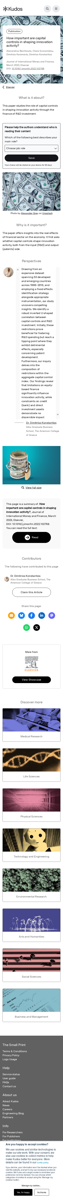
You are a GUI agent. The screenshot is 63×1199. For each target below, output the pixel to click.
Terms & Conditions (15, 1051)
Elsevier (10, 87)
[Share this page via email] (11, 615)
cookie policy (42, 1162)
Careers (7, 1109)
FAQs (6, 1082)
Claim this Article (31, 592)
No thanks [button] (41, 1192)
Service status (11, 1074)
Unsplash (47, 213)
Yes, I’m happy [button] (23, 1192)
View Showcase (31, 679)
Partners (8, 1117)
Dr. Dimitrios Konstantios (41, 422)
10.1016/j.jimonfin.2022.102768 (28, 68)
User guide (9, 1078)
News (6, 1105)
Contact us (9, 1086)
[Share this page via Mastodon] (52, 615)
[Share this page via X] (36, 627)
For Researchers (13, 1132)
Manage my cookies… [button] (31, 1185)
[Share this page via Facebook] (31, 615)
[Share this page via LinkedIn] (41, 615)
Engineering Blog (13, 1113)
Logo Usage (10, 1059)
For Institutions (12, 1140)
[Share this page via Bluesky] (21, 615)
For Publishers (11, 1136)
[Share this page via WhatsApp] (26, 627)
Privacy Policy (11, 1055)
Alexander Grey (29, 213)
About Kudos (10, 1101)
